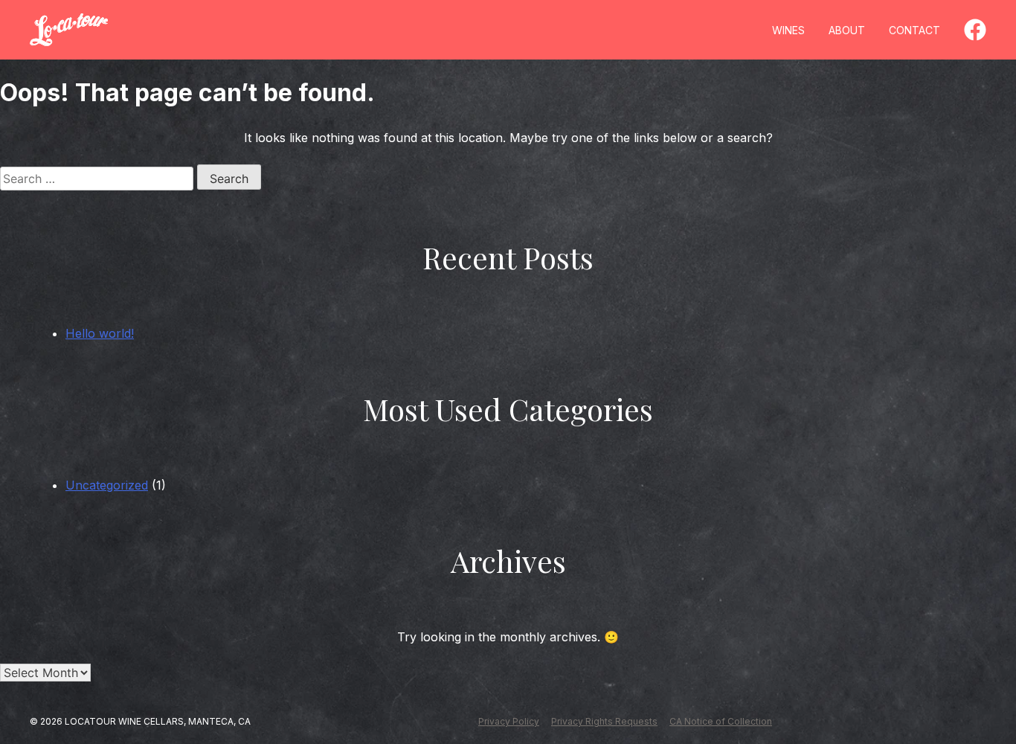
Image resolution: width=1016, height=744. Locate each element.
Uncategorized (106, 485)
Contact (914, 30)
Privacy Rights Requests (604, 721)
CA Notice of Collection (720, 721)
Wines (788, 30)
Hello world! (99, 333)
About (847, 30)
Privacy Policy (508, 721)
